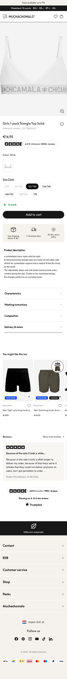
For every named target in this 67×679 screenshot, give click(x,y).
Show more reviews (52, 437)
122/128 (32, 186)
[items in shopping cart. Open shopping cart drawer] (61, 16)
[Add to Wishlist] (61, 124)
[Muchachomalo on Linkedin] (50, 639)
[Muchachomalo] (22, 16)
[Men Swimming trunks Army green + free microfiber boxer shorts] (49, 381)
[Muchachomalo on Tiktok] (44, 639)
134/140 (46, 186)
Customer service (15, 570)
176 (35, 194)
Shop (6, 582)
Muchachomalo (14, 606)
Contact (8, 546)
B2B (5, 558)
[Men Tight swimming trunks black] (18, 381)
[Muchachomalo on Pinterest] (23, 639)
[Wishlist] (55, 16)
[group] (33, 461)
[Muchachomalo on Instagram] (30, 639)
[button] (5, 16)
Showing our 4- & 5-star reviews (33, 498)
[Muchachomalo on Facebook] (16, 639)
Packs (7, 594)
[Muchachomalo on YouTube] (37, 639)
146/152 (9, 194)
